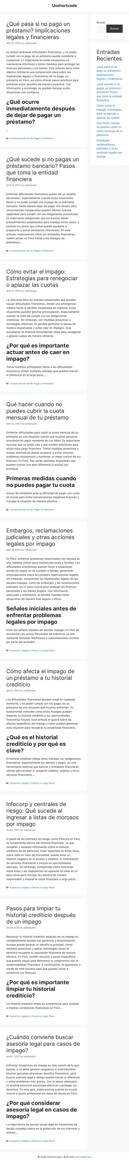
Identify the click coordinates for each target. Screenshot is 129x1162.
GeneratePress (83, 1156)
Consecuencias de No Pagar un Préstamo (32, 138)
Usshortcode (64, 5)
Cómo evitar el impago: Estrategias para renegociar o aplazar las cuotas (42, 278)
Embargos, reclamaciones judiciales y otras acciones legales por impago (40, 537)
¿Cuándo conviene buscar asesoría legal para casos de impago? (43, 1044)
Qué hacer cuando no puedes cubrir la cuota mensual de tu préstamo (37, 411)
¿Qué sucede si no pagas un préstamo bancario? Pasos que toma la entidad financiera (42, 169)
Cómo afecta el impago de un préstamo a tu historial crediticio (40, 678)
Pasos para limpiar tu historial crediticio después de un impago (41, 915)
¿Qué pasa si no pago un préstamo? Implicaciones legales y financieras (38, 30)
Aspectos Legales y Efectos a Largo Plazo (32, 650)
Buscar (101, 22)
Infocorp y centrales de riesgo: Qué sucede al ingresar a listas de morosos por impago (42, 814)
